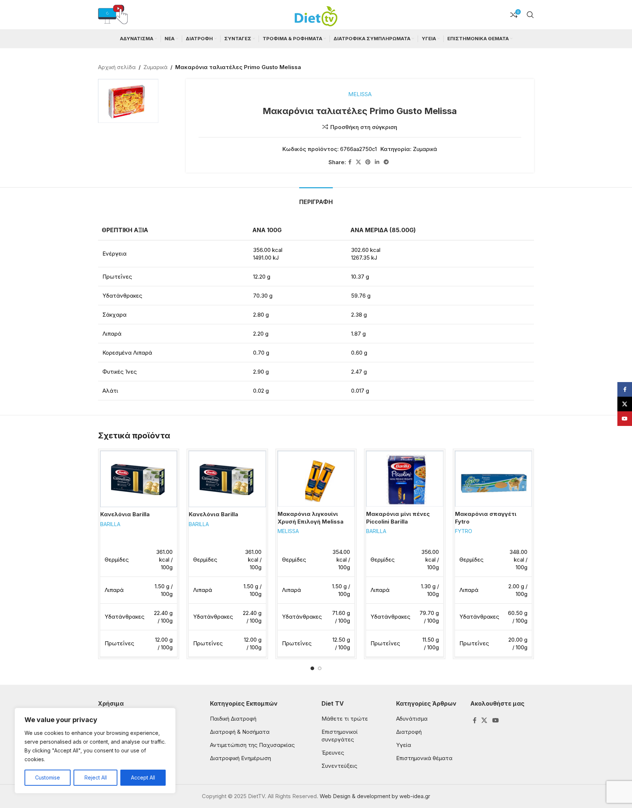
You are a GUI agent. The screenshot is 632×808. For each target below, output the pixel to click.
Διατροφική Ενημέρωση (240, 758)
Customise (47, 777)
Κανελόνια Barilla (125, 514)
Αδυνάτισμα (412, 718)
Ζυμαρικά (155, 67)
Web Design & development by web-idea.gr (375, 796)
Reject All (95, 777)
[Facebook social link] (350, 162)
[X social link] (358, 162)
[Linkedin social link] (377, 162)
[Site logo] (316, 14)
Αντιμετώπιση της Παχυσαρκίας (252, 744)
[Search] (530, 14)
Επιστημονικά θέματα (424, 758)
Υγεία (403, 744)
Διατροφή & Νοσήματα (240, 731)
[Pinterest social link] (368, 162)
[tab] (316, 198)
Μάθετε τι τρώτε (344, 718)
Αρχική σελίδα (117, 67)
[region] (95, 750)
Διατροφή (409, 731)
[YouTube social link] (495, 720)
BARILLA (110, 524)
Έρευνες (332, 752)
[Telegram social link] (386, 162)
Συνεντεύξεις (339, 765)
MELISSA (360, 94)
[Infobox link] (113, 15)
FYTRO (463, 531)
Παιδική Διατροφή (233, 718)
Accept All (143, 777)
